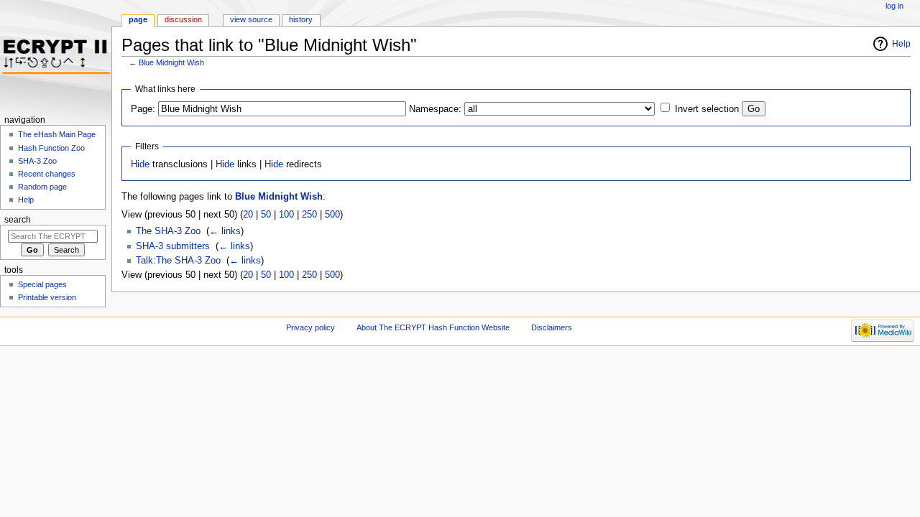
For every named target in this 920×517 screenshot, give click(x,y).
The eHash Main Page (57, 134)
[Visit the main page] (55, 55)
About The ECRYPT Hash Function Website (433, 327)
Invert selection (707, 109)
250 (309, 215)
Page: (143, 109)
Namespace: (435, 109)
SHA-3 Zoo (37, 161)
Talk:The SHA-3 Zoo (178, 261)
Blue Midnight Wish (171, 62)
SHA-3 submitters (173, 246)
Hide (140, 164)
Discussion (183, 19)
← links (225, 231)
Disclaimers (551, 327)
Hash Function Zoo (51, 148)
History (301, 19)
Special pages (42, 284)
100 (286, 215)
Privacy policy (310, 327)
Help (901, 44)
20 (248, 215)
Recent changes (46, 173)
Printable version (47, 297)
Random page (42, 186)
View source (251, 19)
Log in (894, 5)
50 (266, 215)
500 (332, 215)
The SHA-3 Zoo (168, 231)
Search (17, 219)
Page (138, 19)
